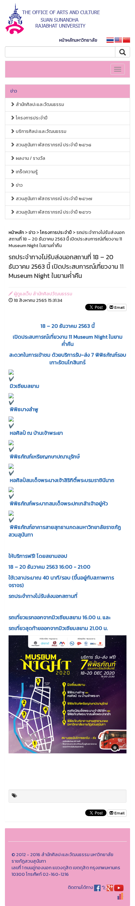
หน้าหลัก (16, 232)
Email (119, 307)
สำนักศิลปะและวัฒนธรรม (39, 104)
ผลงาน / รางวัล (30, 158)
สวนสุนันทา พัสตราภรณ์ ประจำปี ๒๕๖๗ (53, 198)
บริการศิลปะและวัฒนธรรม (40, 131)
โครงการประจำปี (31, 118)
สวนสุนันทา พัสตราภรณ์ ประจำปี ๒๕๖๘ (53, 144)
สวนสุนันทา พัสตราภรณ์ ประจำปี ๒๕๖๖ (53, 212)
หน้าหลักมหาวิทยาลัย (78, 40)
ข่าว (13, 91)
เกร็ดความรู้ (26, 171)
